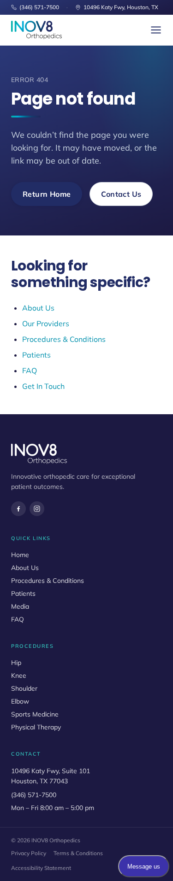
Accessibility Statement (41, 867)
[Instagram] (37, 508)
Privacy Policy (28, 853)
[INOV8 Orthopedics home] (36, 30)
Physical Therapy (36, 727)
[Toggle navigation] (156, 30)
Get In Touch (43, 386)
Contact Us (121, 194)
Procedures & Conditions (64, 339)
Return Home (47, 194)
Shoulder (24, 688)
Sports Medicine (35, 714)
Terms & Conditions (78, 853)
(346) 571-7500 (39, 7)
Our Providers (45, 323)
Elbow (20, 701)
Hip (16, 662)
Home (20, 555)
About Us (38, 307)
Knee (18, 675)
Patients (36, 354)
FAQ (29, 370)
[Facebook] (18, 508)
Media (20, 606)
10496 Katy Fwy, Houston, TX (121, 7)
